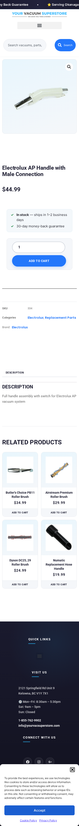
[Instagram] (38, 761)
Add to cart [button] (20, 512)
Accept (39, 810)
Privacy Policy (48, 820)
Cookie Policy (28, 820)
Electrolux (36, 317)
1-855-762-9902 (29, 720)
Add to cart (39, 261)
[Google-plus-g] (50, 761)
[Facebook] (27, 761)
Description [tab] (15, 372)
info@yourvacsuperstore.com (39, 725)
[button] (72, 769)
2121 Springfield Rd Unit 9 (36, 688)
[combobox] (24, 45)
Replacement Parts (60, 317)
